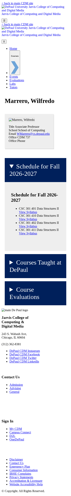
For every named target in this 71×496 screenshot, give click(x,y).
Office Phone (17, 141)
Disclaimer (16, 459)
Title (11, 126)
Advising (15, 388)
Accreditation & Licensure (25, 480)
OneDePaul (16, 439)
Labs (12, 83)
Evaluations (16, 80)
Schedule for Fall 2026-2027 (34, 170)
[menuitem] (14, 62)
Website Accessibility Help (26, 484)
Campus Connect (20, 432)
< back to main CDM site (17, 3)
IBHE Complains (20, 473)
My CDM (15, 428)
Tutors (13, 87)
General (14, 391)
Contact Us (16, 463)
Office (13, 137)
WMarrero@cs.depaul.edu (33, 133)
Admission (16, 384)
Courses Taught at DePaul (35, 266)
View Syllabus (28, 212)
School (13, 130)
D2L (12, 436)
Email (12, 133)
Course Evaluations (24, 293)
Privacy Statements (21, 477)
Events (13, 76)
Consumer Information (23, 470)
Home (13, 48)
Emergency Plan (19, 466)
